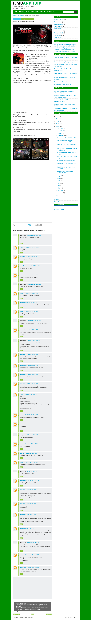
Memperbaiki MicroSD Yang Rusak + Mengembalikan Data (65, 100)
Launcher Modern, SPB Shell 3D (66, 138)
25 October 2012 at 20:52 (30, 394)
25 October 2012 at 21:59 (31, 415)
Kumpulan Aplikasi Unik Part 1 (66, 160)
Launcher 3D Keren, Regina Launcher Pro (65, 171)
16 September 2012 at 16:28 (33, 265)
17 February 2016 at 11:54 (32, 567)
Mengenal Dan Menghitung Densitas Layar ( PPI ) (65, 141)
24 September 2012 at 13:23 (34, 320)
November (60, 130)
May (58, 183)
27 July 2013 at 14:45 (30, 503)
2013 (57, 123)
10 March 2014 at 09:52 (33, 542)
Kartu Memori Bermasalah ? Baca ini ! (65, 51)
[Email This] (36, 225)
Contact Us (50, 12)
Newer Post (16, 614)
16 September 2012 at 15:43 (31, 247)
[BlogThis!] (37, 225)
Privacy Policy (24, 12)
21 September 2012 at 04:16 (31, 311)
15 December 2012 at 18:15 (31, 462)
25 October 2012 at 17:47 (31, 374)
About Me (56, 201)
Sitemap (42, 12)
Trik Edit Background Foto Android (64, 49)
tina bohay (22, 256)
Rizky (21, 453)
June (58, 180)
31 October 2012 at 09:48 (33, 434)
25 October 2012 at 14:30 (31, 354)
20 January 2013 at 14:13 (33, 471)
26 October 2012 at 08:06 (30, 424)
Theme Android (58, 33)
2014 (57, 121)
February (60, 190)
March (59, 188)
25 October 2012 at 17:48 (31, 383)
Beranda (56, 199)
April (58, 185)
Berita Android (58, 22)
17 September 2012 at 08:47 (31, 293)
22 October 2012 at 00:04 (33, 340)
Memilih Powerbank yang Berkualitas (64, 46)
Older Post (49, 614)
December (60, 128)
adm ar (21, 247)
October (59, 133)
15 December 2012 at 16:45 (30, 453)
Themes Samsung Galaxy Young (63, 62)
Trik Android (57, 37)
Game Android (16, 19)
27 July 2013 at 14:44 (30, 489)
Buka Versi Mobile (59, 209)
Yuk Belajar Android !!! (27, 617)
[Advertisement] (33, 97)
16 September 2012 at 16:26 (33, 256)
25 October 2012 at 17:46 (31, 365)
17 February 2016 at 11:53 (32, 554)
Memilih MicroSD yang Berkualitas (64, 48)
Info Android (57, 28)
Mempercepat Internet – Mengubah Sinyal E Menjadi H (64, 91)
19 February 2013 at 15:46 (32, 480)
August (59, 176)
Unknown (22, 302)
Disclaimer (34, 12)
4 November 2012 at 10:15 (31, 444)
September (60, 135)
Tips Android (57, 35)
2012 (57, 126)
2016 (57, 116)
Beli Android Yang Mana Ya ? (62, 84)
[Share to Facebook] (41, 225)
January (59, 193)
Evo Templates (74, 617)
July (58, 178)
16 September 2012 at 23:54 (34, 284)
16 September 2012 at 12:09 (34, 235)
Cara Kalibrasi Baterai (60, 82)
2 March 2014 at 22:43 (31, 528)
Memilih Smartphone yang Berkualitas (65, 44)
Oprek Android (58, 31)
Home (16, 12)
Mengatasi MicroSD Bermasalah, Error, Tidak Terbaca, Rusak (65, 96)
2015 (57, 118)
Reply (21, 243)
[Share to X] (39, 225)
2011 (57, 196)
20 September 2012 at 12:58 (32, 302)
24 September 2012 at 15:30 (31, 330)
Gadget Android (58, 24)
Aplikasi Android (58, 19)
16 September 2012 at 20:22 (31, 275)
